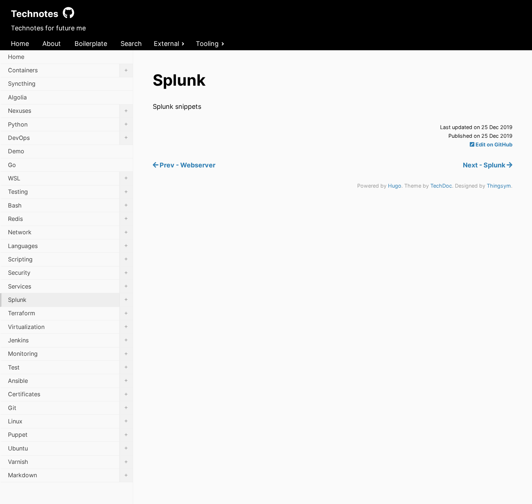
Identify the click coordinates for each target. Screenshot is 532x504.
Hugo (394, 186)
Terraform (68, 313)
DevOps (68, 137)
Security (68, 273)
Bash (68, 205)
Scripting (68, 259)
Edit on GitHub (493, 144)
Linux (68, 421)
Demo (16, 151)
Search (131, 43)
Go (12, 164)
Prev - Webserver (186, 165)
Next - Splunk (485, 165)
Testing (68, 192)
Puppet (68, 435)
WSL (68, 178)
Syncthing (21, 83)
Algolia (17, 97)
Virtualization (68, 326)
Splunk (68, 299)
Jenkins (68, 340)
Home (20, 43)
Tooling (207, 43)
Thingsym (499, 186)
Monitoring (68, 354)
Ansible (68, 380)
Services (68, 286)
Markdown (68, 475)
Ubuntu (68, 448)
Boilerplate (91, 43)
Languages (68, 245)
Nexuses (68, 111)
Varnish (68, 462)
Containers (68, 70)
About (51, 43)
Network (68, 232)
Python (68, 124)
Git (68, 407)
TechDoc (441, 186)
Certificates (68, 394)
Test (68, 367)
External (166, 43)
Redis (68, 218)
